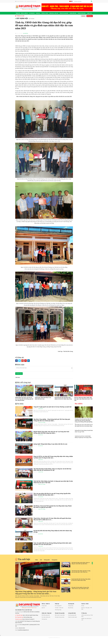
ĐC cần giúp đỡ (58, 605)
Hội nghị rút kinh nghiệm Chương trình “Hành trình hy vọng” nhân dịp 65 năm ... (80, 588)
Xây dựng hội (31, 13)
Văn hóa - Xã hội (45, 13)
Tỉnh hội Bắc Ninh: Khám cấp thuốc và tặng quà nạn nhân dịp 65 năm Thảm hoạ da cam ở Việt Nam (53, 481)
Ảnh (41, 559)
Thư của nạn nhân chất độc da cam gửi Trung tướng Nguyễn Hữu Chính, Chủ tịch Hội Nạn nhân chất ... (52, 494)
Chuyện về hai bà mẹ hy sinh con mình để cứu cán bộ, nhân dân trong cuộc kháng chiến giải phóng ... (83, 421)
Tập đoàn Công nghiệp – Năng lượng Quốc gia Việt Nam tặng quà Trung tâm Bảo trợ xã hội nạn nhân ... (52, 419)
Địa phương (31, 18)
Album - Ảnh (89, 13)
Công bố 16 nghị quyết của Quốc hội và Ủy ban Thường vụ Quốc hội (52, 407)
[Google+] (22, 360)
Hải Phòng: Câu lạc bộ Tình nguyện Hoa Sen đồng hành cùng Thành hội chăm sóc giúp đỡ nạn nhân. (53, 506)
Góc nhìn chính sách (46, 617)
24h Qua (83, 16)
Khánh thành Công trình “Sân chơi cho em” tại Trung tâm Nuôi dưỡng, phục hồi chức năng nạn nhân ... (24, 399)
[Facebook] (16, 360)
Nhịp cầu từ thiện (41, 422)
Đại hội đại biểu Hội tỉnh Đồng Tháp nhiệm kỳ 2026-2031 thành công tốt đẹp (53, 531)
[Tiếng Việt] (70, 1)
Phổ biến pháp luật (46, 615)
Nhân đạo (38, 13)
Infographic (47, 559)
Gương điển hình (73, 13)
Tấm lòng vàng (58, 609)
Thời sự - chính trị (46, 603)
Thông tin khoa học (82, 13)
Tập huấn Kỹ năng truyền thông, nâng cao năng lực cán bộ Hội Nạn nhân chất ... (81, 563)
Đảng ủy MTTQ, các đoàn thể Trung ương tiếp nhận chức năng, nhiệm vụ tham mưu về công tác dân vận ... (53, 457)
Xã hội (82, 605)
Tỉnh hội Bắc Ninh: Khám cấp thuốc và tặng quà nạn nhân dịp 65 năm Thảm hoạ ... (81, 571)
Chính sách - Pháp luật (53, 13)
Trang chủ (18, 13)
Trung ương (40, 471)
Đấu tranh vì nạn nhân (60, 615)
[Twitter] (19, 360)
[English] (71, 1)
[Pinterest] (25, 360)
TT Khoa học (84, 613)
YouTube (90, 16)
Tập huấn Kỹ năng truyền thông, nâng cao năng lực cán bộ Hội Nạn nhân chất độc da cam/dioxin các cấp (52, 469)
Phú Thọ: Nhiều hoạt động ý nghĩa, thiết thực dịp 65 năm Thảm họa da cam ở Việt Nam (83, 399)
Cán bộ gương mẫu (72, 615)
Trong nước (40, 408)
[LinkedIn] (28, 360)
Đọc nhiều (78, 403)
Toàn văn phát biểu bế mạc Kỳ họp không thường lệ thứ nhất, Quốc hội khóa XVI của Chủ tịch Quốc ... (53, 543)
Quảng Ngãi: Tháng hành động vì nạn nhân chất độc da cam (50, 444)
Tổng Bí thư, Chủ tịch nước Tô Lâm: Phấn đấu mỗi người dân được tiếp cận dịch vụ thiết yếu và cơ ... (52, 518)
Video (36, 559)
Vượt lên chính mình (72, 617)
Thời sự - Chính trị (24, 13)
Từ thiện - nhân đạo (59, 607)
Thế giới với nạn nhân (64, 13)
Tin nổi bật (24, 559)
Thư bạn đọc (40, 496)
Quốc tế (43, 607)
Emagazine (54, 559)
